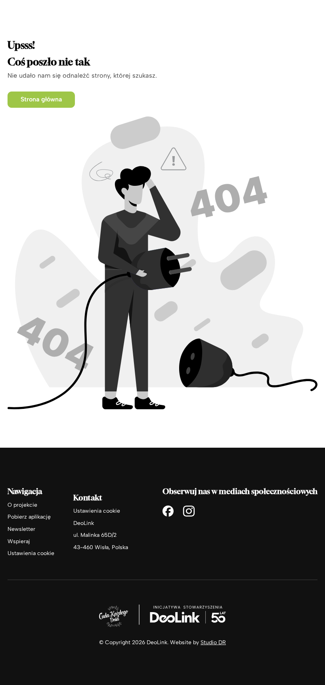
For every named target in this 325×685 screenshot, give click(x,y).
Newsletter (21, 529)
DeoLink (83, 523)
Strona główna (41, 99)
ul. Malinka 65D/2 (95, 535)
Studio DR (213, 642)
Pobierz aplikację (29, 516)
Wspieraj (19, 541)
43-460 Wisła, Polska (100, 547)
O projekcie (22, 505)
